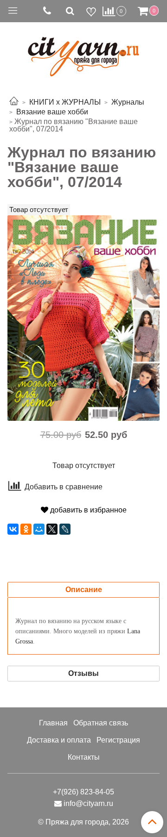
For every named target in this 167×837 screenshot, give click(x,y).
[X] (52, 529)
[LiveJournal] (65, 529)
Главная (53, 723)
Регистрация (118, 740)
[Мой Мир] (39, 529)
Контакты (84, 757)
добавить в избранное (87, 510)
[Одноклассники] (26, 529)
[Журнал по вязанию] (83, 317)
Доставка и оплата (59, 740)
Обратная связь (100, 723)
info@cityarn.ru (88, 803)
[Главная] (14, 102)
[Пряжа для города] (83, 51)
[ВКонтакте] (13, 529)
